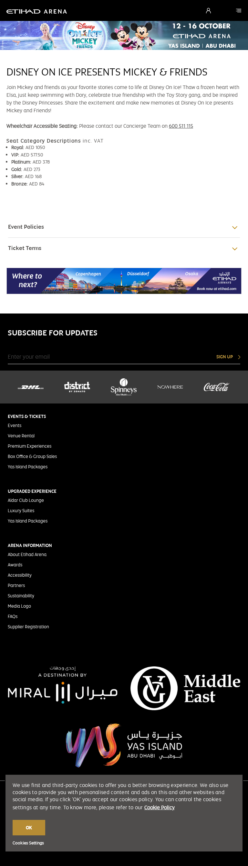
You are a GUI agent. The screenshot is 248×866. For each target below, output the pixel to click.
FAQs (12, 616)
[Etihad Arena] (239, 10)
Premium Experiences (29, 446)
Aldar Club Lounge (26, 500)
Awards (15, 565)
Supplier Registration (28, 627)
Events (14, 425)
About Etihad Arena (27, 554)
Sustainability (21, 596)
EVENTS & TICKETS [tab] (27, 416)
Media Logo (19, 606)
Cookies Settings (28, 843)
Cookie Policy (159, 807)
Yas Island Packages (27, 467)
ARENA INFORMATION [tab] (30, 545)
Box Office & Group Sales (32, 456)
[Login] (208, 11)
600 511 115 (181, 126)
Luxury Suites (21, 510)
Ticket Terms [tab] (24, 248)
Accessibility (20, 575)
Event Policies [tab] (26, 226)
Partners (16, 585)
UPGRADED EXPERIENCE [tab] (32, 491)
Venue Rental (21, 436)
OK (29, 828)
